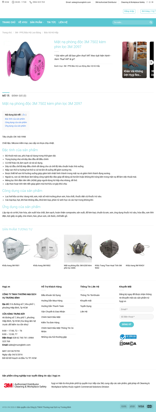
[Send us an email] (150, 2)
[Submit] (150, 22)
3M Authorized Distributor (106, 2)
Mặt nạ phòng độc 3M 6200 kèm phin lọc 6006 (78, 266)
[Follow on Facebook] (147, 2)
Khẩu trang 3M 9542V (135, 265)
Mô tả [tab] (6, 95)
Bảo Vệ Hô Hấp (51, 32)
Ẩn (24, 115)
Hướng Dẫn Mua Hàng (51, 300)
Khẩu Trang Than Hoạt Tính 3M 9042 (108, 266)
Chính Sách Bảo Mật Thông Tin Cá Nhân (57, 330)
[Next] (153, 257)
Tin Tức (51, 22)
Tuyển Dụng (85, 306)
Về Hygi (22, 22)
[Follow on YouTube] (152, 2)
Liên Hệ (63, 22)
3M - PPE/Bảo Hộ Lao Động (28, 32)
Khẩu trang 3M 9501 (11, 265)
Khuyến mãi (85, 300)
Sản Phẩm (36, 22)
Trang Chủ (9, 22)
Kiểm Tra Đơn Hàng (50, 322)
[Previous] (2, 257)
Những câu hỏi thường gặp (54, 337)
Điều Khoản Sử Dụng (51, 295)
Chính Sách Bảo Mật (50, 317)
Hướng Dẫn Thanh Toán (52, 306)
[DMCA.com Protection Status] (127, 343)
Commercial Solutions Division (95, 387)
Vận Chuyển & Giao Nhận (53, 311)
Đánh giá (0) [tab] (19, 95)
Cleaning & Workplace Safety (133, 2)
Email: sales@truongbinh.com (78, 2)
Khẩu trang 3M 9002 (41, 265)
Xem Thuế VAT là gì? (64, 59)
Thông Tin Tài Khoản (90, 295)
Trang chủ (7, 32)
